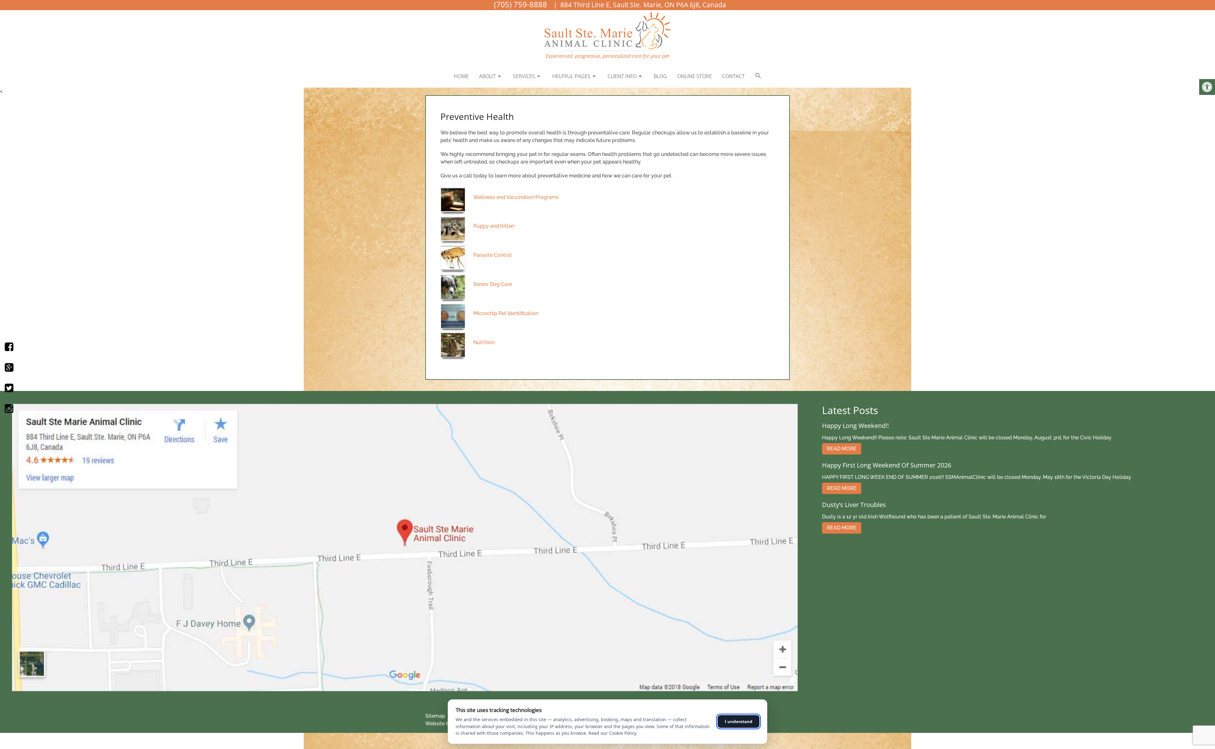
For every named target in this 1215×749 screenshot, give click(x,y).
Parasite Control (492, 255)
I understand (738, 721)
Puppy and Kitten (493, 226)
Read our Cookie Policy (612, 733)
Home (461, 76)
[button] (758, 76)
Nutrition (484, 342)
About (487, 76)
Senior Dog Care (492, 284)
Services (524, 76)
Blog (660, 76)
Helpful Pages (571, 76)
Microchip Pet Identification (505, 313)
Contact (733, 76)
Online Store (694, 76)
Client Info (622, 76)
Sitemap (435, 716)
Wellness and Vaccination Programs (516, 197)
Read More (842, 449)
